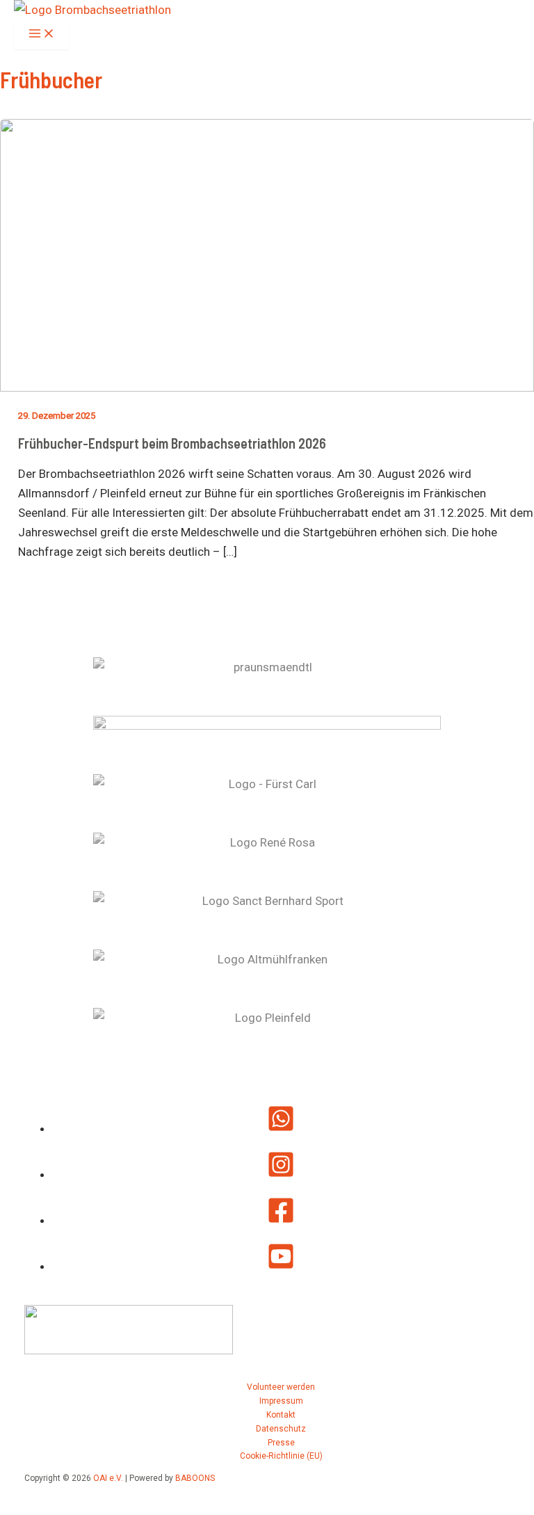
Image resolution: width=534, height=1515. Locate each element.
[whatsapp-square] (281, 1128)
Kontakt (281, 1415)
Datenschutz (281, 1429)
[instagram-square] (281, 1174)
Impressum (281, 1401)
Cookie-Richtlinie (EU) (281, 1456)
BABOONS (195, 1478)
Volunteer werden (281, 1387)
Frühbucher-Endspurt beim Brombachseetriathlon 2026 (172, 443)
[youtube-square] (281, 1266)
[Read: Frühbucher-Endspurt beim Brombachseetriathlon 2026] (267, 387)
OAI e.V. (108, 1478)
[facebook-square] (281, 1220)
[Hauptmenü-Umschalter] (42, 34)
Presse (281, 1443)
